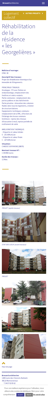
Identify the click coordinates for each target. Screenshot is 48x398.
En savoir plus (39, 394)
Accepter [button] (20, 395)
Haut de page (7, 367)
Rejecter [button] (29, 395)
